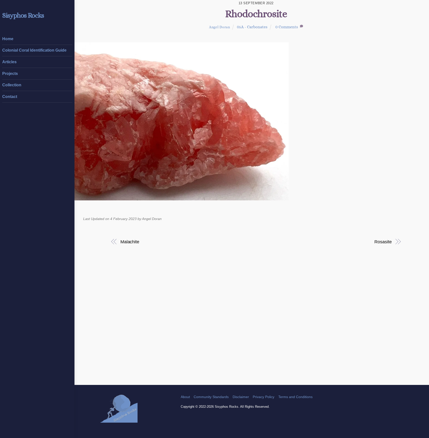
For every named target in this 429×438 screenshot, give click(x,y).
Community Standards (211, 397)
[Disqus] (256, 321)
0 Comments (286, 27)
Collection (11, 85)
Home (7, 39)
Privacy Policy (263, 397)
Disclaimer (241, 397)
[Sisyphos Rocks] (119, 420)
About (185, 397)
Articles (9, 62)
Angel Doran (219, 27)
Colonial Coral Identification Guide (34, 50)
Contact (9, 96)
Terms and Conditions (295, 397)
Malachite (129, 241)
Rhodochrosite (256, 13)
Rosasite (383, 241)
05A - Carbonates (252, 27)
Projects (10, 73)
